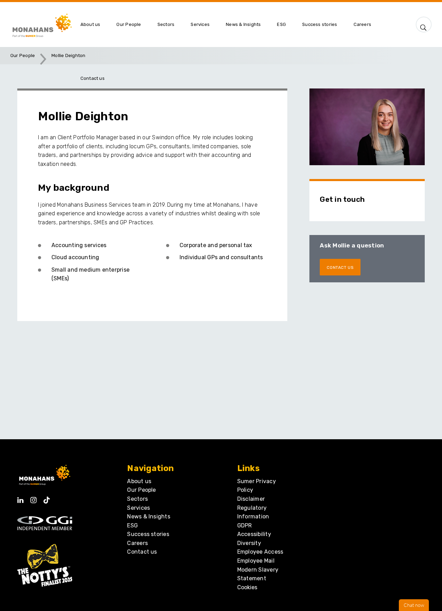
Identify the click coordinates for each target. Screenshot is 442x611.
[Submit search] (423, 26)
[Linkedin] (20, 498)
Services (138, 508)
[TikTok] (47, 498)
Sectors (137, 499)
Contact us (142, 551)
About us (139, 481)
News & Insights (148, 516)
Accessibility (254, 534)
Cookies (247, 587)
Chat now (414, 605)
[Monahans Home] (40, 24)
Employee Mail (256, 560)
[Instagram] (33, 498)
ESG (132, 525)
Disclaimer (251, 499)
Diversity (249, 543)
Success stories (148, 534)
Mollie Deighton (68, 55)
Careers (137, 543)
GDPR (244, 525)
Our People (22, 55)
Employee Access (260, 551)
